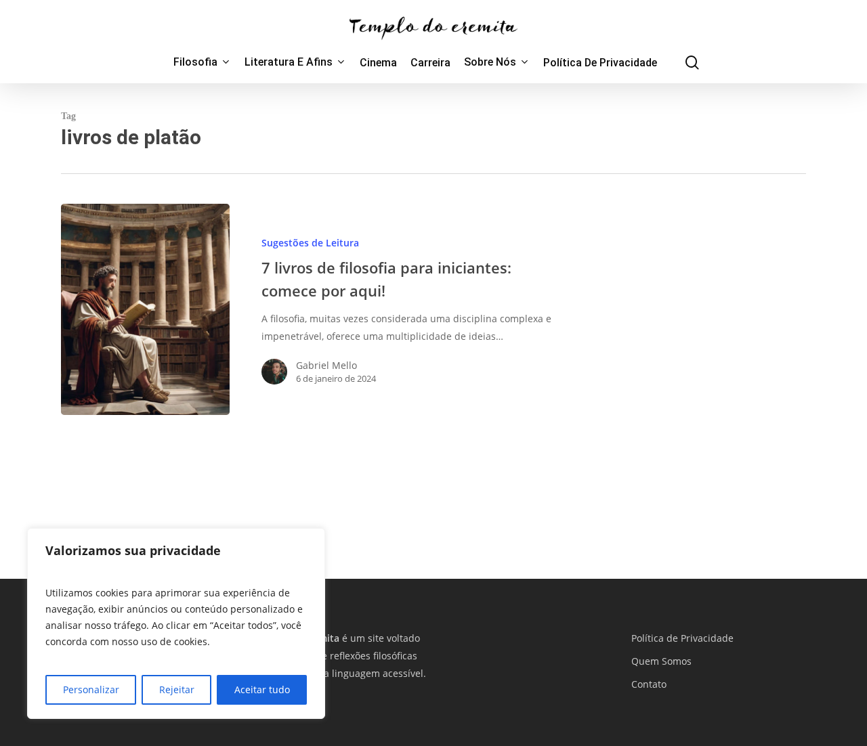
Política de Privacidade (682, 638)
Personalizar (91, 689)
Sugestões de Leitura (310, 242)
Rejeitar (176, 689)
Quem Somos (661, 661)
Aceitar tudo (262, 689)
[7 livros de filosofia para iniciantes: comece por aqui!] (145, 309)
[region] (176, 623)
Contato (649, 684)
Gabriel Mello (326, 365)
